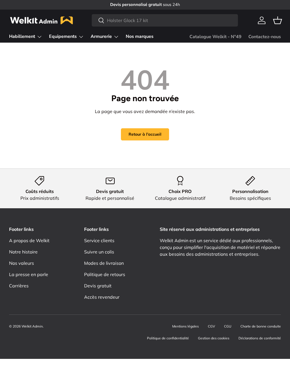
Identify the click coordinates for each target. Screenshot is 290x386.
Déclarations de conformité (259, 338)
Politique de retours (104, 274)
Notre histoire (23, 252)
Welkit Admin (32, 326)
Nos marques (139, 36)
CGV (211, 326)
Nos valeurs (21, 263)
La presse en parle (28, 274)
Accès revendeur (102, 297)
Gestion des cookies (213, 338)
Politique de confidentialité (168, 338)
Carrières (19, 286)
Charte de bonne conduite (260, 326)
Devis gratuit (98, 286)
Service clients (99, 240)
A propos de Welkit (29, 240)
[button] (277, 20)
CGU (227, 326)
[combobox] (165, 20)
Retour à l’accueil (145, 134)
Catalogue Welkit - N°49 (215, 37)
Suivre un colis (99, 252)
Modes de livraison (104, 263)
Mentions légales (185, 326)
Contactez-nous (264, 37)
